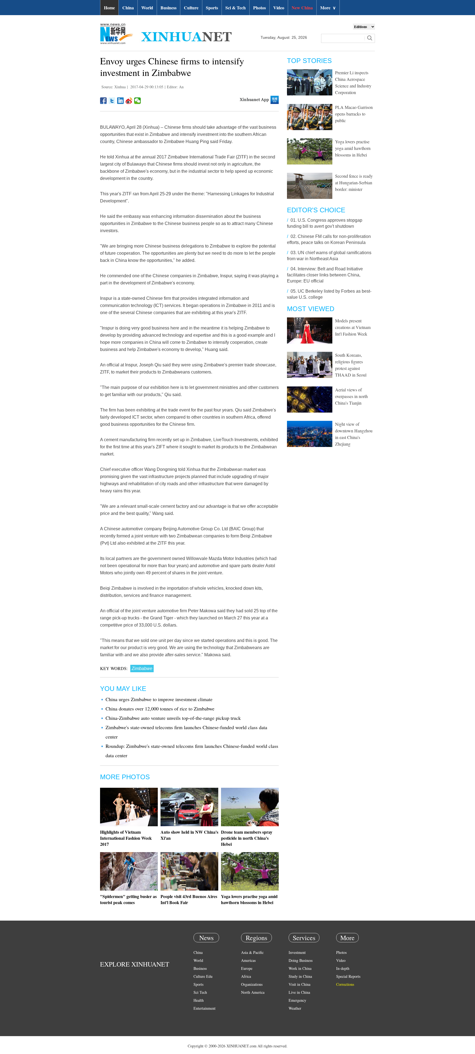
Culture (191, 7)
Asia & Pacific (252, 952)
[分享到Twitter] (112, 100)
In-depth (342, 968)
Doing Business (301, 960)
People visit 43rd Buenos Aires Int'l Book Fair (189, 899)
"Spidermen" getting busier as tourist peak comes (128, 899)
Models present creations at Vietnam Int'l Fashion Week (353, 327)
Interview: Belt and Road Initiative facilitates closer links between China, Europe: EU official (325, 275)
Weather (295, 1008)
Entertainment (205, 1008)
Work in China (300, 968)
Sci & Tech (235, 7)
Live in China (299, 992)
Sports (212, 7)
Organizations (252, 984)
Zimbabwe (142, 668)
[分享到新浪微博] (129, 100)
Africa (246, 976)
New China (302, 7)
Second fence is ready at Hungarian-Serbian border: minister (354, 182)
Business (168, 7)
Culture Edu (203, 976)
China (128, 7)
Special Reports (348, 976)
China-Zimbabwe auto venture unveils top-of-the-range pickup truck (173, 718)
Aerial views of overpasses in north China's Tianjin (351, 396)
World (147, 7)
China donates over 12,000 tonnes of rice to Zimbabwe (160, 708)
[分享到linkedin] (120, 100)
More (328, 7)
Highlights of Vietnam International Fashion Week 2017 (126, 838)
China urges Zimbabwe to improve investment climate (159, 699)
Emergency (297, 1000)
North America (252, 992)
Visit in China (299, 984)
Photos (259, 7)
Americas (248, 960)
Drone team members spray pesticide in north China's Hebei (246, 838)
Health (199, 1000)
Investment (297, 952)
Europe (246, 968)
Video (278, 7)
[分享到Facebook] (103, 100)
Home (109, 7)
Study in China (300, 976)
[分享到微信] (137, 100)
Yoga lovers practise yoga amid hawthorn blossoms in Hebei (249, 899)
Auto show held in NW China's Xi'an (189, 835)
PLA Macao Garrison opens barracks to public (354, 113)
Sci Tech (200, 992)
